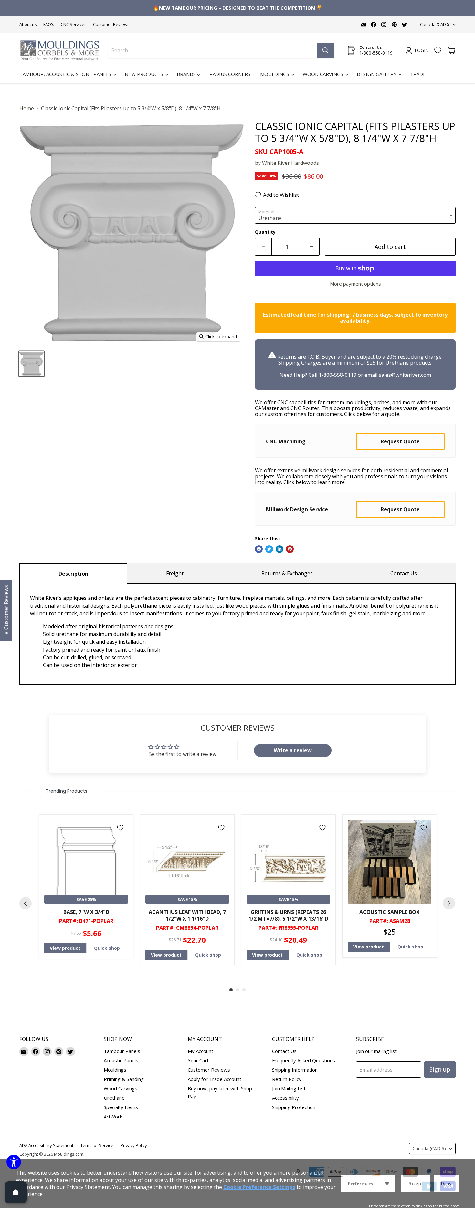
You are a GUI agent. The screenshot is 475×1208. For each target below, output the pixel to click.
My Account (200, 1051)
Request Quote (400, 441)
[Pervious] (25, 903)
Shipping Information (295, 1069)
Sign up (439, 1069)
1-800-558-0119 (337, 374)
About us (28, 24)
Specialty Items (121, 1107)
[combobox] (212, 50)
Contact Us (403, 573)
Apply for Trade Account (214, 1079)
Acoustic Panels (121, 1060)
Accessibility (285, 1098)
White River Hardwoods (290, 162)
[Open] (16, 1192)
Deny (446, 1184)
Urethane (114, 1098)
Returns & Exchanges (287, 573)
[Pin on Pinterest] (290, 549)
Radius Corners (229, 74)
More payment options (355, 284)
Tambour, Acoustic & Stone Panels (65, 74)
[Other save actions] (387, 1183)
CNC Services (74, 24)
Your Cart (198, 1060)
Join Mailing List (289, 1088)
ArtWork (113, 1116)
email (370, 374)
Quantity (265, 232)
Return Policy (286, 1079)
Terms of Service (96, 1145)
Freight (175, 573)
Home (26, 108)
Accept (415, 1184)
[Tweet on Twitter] (269, 549)
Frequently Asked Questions (303, 1060)
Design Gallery (377, 74)
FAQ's (48, 24)
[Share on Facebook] (259, 549)
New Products (144, 74)
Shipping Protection (293, 1107)
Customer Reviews (111, 24)
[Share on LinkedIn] (279, 549)
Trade (418, 74)
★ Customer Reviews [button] (6, 610)
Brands (187, 74)
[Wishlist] (438, 50)
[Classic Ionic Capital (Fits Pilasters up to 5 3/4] (31, 363)
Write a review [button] (293, 750)
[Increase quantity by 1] (311, 247)
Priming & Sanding (124, 1079)
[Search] (325, 50)
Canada (435, 24)
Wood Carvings (323, 74)
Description (73, 573)
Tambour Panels (122, 1051)
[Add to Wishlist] (120, 827)
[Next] (449, 903)
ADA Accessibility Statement (46, 1145)
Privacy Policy (134, 1145)
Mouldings (275, 74)
